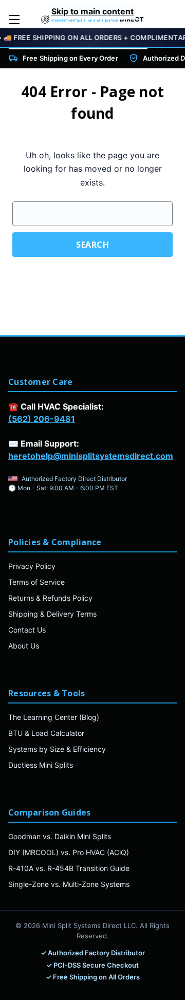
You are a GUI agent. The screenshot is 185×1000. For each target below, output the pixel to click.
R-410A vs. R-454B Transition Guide (69, 868)
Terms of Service (36, 582)
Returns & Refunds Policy (50, 598)
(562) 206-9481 (41, 419)
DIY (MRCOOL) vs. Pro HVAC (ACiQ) (68, 852)
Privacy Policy (31, 566)
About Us (23, 645)
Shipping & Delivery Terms (52, 613)
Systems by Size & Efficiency (57, 749)
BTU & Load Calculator (46, 733)
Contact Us (27, 629)
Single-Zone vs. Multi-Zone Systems (69, 884)
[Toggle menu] (14, 19)
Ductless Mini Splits (40, 765)
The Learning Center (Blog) (53, 717)
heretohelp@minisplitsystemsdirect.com (90, 456)
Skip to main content (92, 11)
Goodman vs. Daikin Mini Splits (59, 836)
